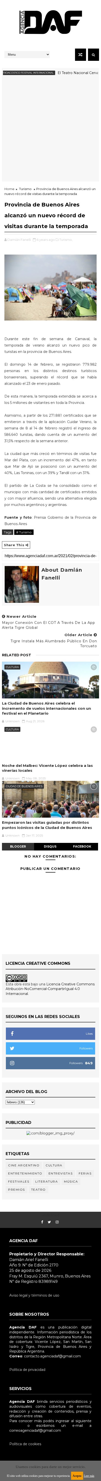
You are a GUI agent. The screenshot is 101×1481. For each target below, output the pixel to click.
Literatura (46, 1181)
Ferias (85, 1173)
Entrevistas (61, 1173)
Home (9, 189)
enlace (15, 1425)
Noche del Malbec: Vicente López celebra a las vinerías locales (47, 768)
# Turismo (24, 532)
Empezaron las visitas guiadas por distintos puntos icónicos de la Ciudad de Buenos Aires (47, 825)
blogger (18, 846)
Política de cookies (25, 1444)
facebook (82, 846)
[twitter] (49, 1222)
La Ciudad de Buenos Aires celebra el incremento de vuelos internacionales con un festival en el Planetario (46, 708)
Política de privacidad (27, 1369)
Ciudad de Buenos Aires (24, 786)
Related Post (16, 655)
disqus (50, 846)
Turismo (25, 189)
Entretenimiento (25, 1173)
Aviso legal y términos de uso (34, 1295)
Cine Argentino (23, 1165)
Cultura (12, 667)
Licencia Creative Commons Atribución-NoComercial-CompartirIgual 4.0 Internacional (50, 989)
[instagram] (57, 1222)
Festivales (18, 1181)
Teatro (38, 1189)
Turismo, (66, 240)
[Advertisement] (50, 130)
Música (71, 1181)
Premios (16, 1189)
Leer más (89, 1476)
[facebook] (42, 1222)
